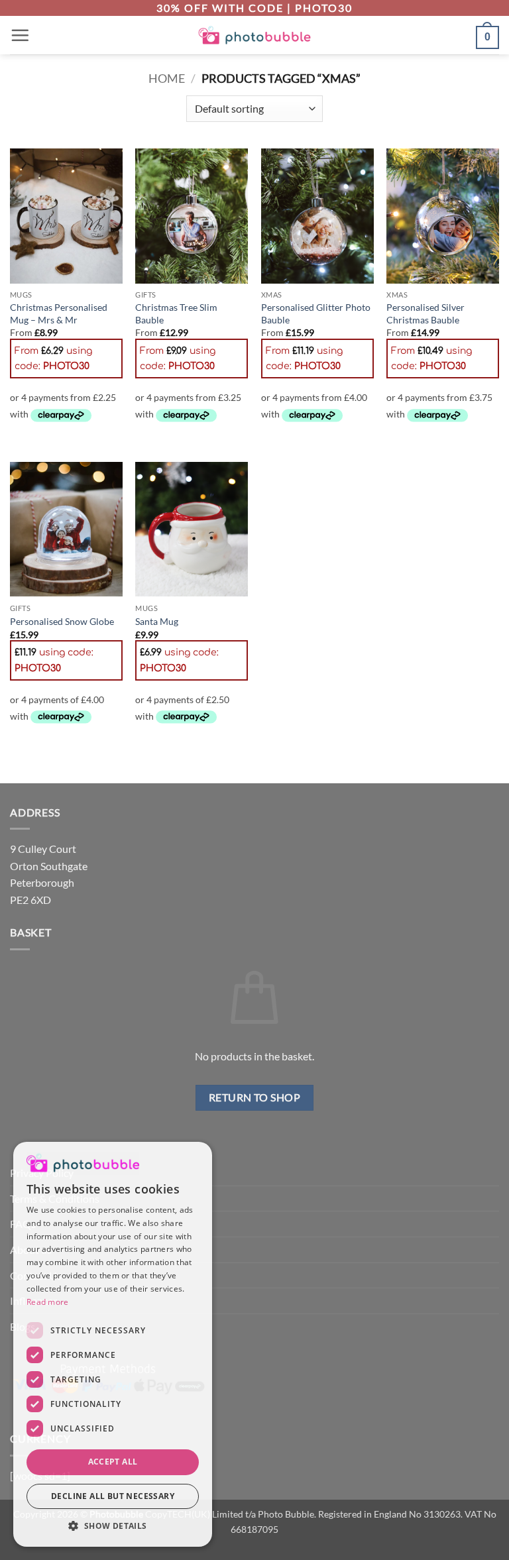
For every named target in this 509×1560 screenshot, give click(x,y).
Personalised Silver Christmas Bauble (425, 313)
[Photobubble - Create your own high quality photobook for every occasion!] (255, 35)
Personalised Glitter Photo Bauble (315, 313)
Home (166, 78)
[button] (20, 35)
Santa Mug (156, 621)
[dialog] (112, 1344)
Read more (48, 1302)
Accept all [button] (113, 1461)
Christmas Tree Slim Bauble (176, 313)
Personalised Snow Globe (62, 621)
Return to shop (255, 1097)
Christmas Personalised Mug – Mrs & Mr (58, 313)
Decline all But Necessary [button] (112, 1496)
